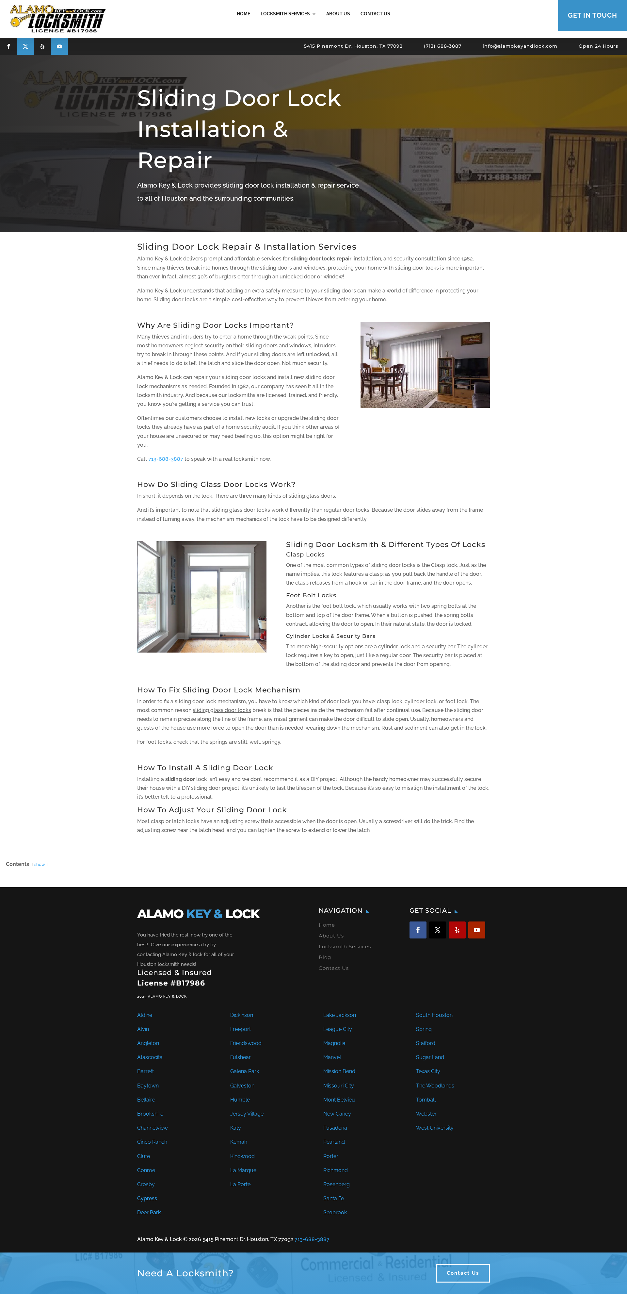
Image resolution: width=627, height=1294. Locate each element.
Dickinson (241, 1015)
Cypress (147, 1198)
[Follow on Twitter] (437, 929)
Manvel (332, 1057)
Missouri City (338, 1086)
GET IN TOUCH (592, 15)
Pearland (334, 1142)
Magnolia (334, 1043)
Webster (426, 1114)
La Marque (243, 1170)
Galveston (242, 1086)
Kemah (238, 1142)
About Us (338, 13)
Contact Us (375, 13)
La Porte (240, 1184)
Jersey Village (247, 1114)
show (39, 864)
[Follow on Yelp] (42, 46)
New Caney (337, 1114)
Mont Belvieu (339, 1100)
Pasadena (335, 1128)
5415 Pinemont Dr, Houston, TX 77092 (353, 46)
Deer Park (149, 1212)
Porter (330, 1156)
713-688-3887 (165, 459)
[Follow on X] (25, 46)
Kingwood (242, 1156)
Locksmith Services (285, 13)
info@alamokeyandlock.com (520, 46)
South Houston (434, 1015)
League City (337, 1029)
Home (243, 13)
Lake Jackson (339, 1015)
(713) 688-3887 (442, 46)
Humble (240, 1100)
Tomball (426, 1100)
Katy (235, 1128)
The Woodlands (435, 1086)
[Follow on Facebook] (8, 46)
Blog (325, 957)
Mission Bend (339, 1071)
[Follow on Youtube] (59, 46)
